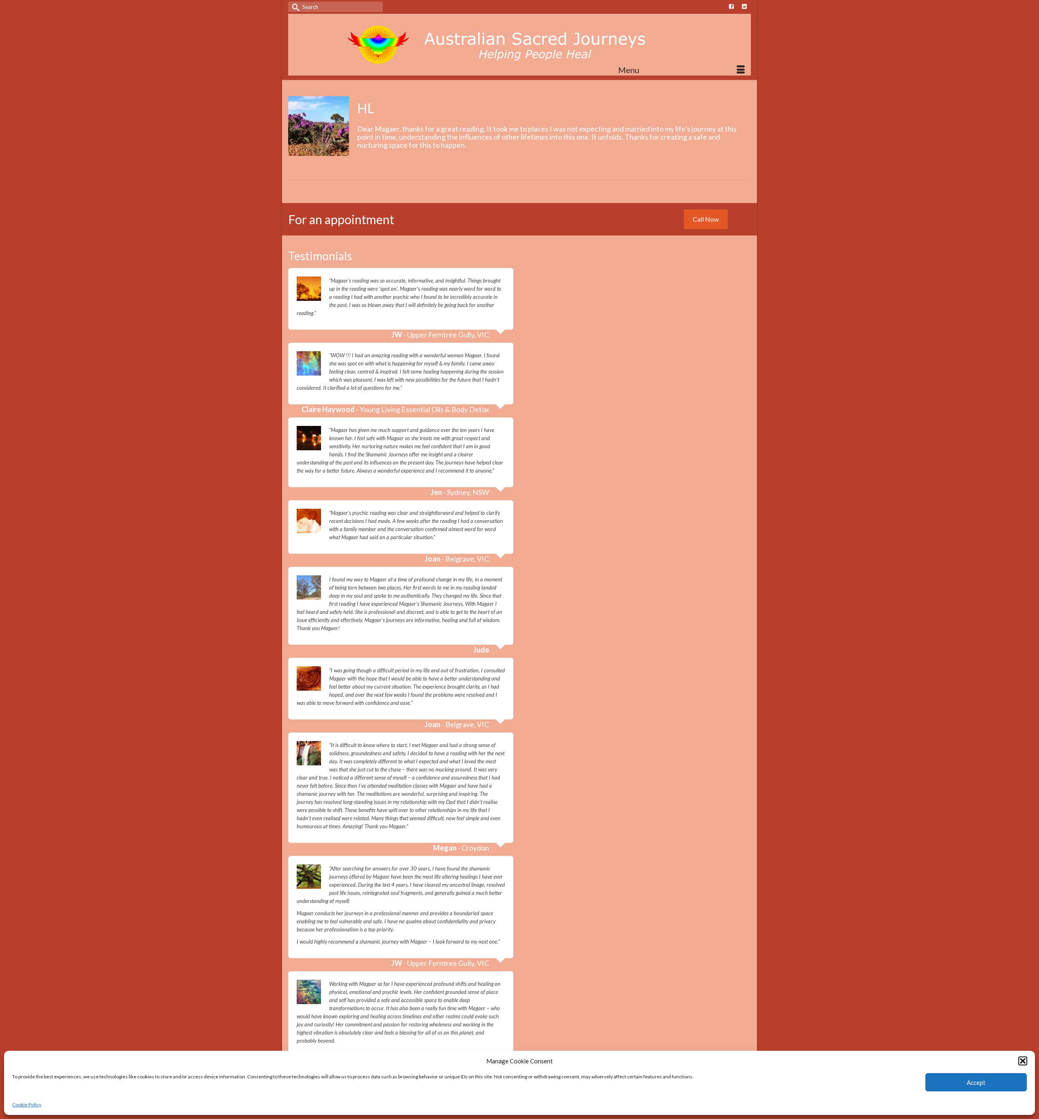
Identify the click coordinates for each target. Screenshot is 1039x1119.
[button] (1023, 1061)
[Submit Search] (294, 7)
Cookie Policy (26, 1105)
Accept (976, 1082)
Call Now (706, 219)
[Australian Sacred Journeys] (519, 45)
